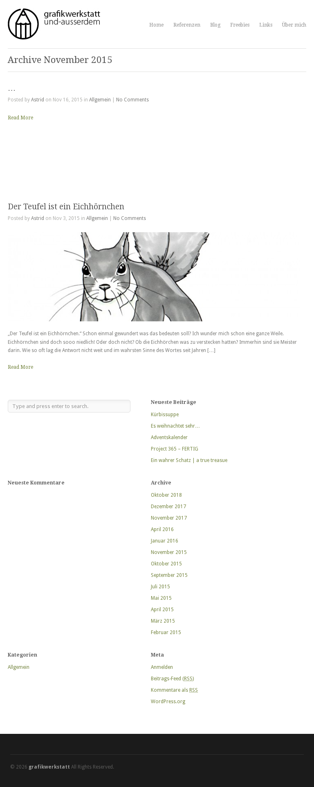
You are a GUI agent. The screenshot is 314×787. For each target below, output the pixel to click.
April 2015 (162, 609)
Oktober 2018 (166, 495)
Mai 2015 (161, 598)
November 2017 (169, 518)
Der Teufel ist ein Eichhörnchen (66, 206)
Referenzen (186, 25)
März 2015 (163, 621)
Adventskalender (169, 437)
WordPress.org (168, 701)
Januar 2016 (164, 541)
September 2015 (169, 575)
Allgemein (100, 100)
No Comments (132, 100)
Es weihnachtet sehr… (175, 426)
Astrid (37, 100)
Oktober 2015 (166, 564)
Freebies (239, 25)
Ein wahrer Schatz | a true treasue (189, 460)
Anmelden (162, 667)
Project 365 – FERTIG (174, 449)
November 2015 (169, 552)
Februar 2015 (166, 632)
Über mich (294, 25)
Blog (215, 25)
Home (156, 25)
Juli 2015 (160, 587)
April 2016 (162, 529)
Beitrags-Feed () (172, 679)
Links (265, 25)
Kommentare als (174, 690)
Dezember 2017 (168, 506)
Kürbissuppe (165, 414)
